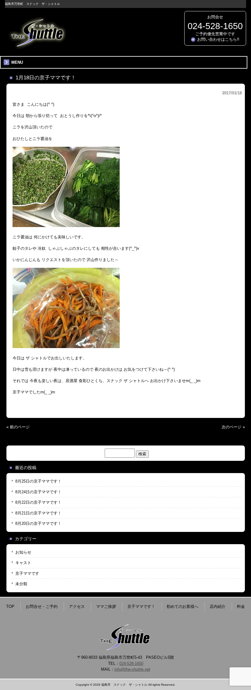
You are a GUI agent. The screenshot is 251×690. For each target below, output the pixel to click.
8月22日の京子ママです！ (38, 502)
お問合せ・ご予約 (42, 606)
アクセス (77, 606)
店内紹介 (218, 606)
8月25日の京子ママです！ (38, 481)
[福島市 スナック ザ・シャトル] (37, 46)
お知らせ (23, 552)
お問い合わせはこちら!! (218, 39)
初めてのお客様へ (182, 606)
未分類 (21, 584)
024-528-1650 (215, 26)
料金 (241, 606)
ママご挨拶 (106, 606)
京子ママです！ (141, 606)
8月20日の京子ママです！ (38, 523)
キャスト (23, 562)
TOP (10, 606)
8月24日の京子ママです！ (38, 492)
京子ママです (27, 573)
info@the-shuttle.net (132, 669)
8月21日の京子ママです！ (38, 513)
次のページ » (233, 427)
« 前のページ (18, 427)
